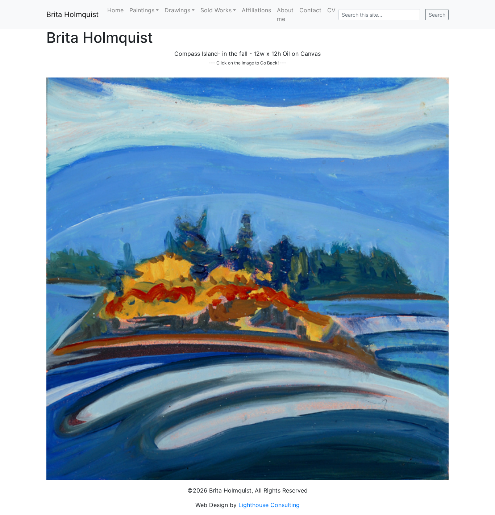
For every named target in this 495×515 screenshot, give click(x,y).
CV (331, 10)
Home (115, 10)
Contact (310, 10)
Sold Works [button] (216, 10)
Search (437, 15)
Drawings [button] (177, 10)
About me (285, 14)
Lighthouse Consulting (269, 504)
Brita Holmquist (72, 14)
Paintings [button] (141, 10)
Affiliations (256, 10)
